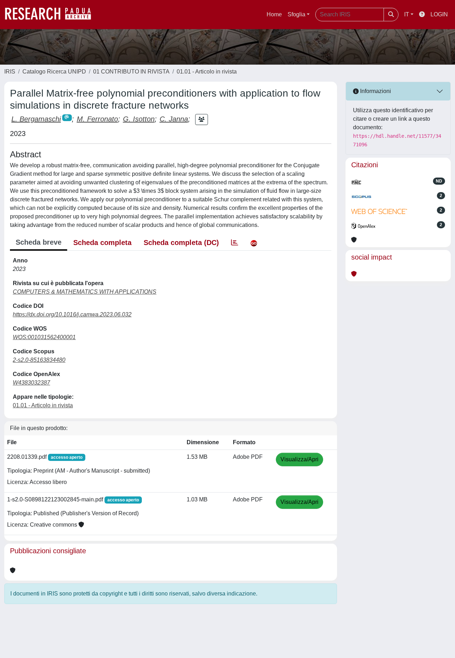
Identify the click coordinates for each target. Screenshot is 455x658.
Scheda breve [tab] (38, 242)
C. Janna (174, 119)
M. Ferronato (97, 119)
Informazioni (375, 91)
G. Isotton (139, 119)
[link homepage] (51, 14)
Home (274, 14)
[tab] (234, 242)
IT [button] (406, 14)
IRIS (9, 72)
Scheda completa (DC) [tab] (181, 242)
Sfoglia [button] (296, 14)
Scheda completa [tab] (102, 242)
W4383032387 (31, 383)
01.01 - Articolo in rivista (207, 72)
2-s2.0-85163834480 (39, 360)
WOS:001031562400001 (44, 337)
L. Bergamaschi (36, 119)
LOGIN (439, 14)
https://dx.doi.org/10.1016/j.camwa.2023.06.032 (72, 314)
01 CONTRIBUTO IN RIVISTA (131, 72)
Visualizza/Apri (299, 459)
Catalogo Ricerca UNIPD (54, 72)
